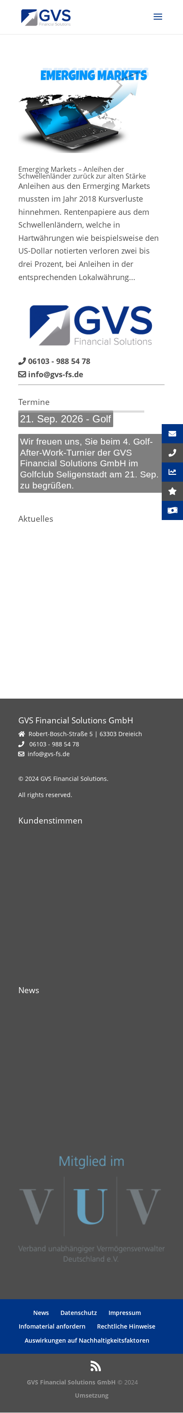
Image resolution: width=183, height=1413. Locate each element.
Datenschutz (78, 1313)
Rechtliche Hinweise (126, 1326)
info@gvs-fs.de (49, 754)
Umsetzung (92, 1395)
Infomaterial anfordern (52, 1326)
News (41, 1313)
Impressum (125, 1313)
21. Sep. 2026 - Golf (65, 419)
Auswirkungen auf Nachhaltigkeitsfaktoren (87, 1340)
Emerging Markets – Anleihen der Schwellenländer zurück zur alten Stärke (82, 173)
